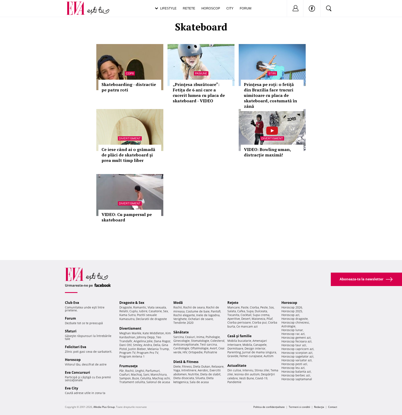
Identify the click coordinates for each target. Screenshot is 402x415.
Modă (178, 302)
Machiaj (136, 374)
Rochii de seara (194, 307)
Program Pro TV (147, 353)
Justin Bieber (137, 349)
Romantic (139, 307)
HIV (185, 352)
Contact (332, 407)
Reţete (232, 302)
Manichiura (159, 374)
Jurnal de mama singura (259, 352)
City (229, 8)
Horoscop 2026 (291, 307)
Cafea (241, 311)
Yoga (176, 370)
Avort (213, 348)
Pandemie (234, 382)
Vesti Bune (246, 378)
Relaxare (217, 366)
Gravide (232, 356)
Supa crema (261, 315)
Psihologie (213, 337)
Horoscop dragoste (294, 319)
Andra (147, 345)
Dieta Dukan (201, 366)
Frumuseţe (128, 366)
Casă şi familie (239, 336)
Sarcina (178, 337)
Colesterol (217, 341)
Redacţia (319, 407)
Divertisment (130, 138)
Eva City (71, 388)
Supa (250, 311)
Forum (245, 8)
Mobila (247, 345)
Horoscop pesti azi (294, 364)
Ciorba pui (259, 322)
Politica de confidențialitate (269, 407)
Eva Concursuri (77, 372)
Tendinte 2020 (183, 323)
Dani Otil (125, 345)
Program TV (127, 353)
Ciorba (254, 307)
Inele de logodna (208, 315)
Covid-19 (261, 378)
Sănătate (181, 332)
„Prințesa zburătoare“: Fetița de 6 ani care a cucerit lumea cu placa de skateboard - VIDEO (199, 93)
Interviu (247, 370)
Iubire (143, 311)
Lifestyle (168, 8)
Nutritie (193, 374)
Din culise (234, 370)
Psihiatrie (210, 352)
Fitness (187, 366)
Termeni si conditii (299, 407)
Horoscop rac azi (293, 334)
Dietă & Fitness (185, 361)
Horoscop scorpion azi (296, 353)
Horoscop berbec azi (295, 375)
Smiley (137, 345)
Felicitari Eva (75, 347)
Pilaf (270, 319)
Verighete (180, 319)
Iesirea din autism (247, 374)
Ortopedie (195, 352)
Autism (268, 356)
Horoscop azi (290, 315)
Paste (245, 307)
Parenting (234, 352)
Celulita (145, 378)
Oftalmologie (200, 348)
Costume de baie (198, 311)
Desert (245, 319)
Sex (165, 311)
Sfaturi (70, 331)
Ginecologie (181, 341)
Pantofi (215, 311)
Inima (200, 337)
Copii (130, 73)
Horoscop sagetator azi (297, 356)
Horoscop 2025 (291, 311)
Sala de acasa (199, 382)
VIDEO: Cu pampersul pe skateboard (127, 217)
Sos (271, 307)
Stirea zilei (262, 370)
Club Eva (72, 302)
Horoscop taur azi (293, 345)
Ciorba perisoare (239, 322)
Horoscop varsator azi (296, 360)
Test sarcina (208, 344)
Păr (121, 371)
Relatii (123, 311)
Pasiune (201, 73)
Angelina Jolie (143, 341)
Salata (231, 311)
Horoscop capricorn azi (297, 349)
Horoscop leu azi (293, 368)
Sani (146, 374)
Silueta (200, 378)
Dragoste (125, 307)
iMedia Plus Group (104, 407)
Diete (177, 366)
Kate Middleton (153, 333)
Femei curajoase (251, 356)
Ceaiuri (190, 337)
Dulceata (261, 311)
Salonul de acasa (158, 382)
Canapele (260, 345)
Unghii (139, 371)
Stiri (272, 73)
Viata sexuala (157, 307)
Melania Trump (158, 349)
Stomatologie (200, 341)
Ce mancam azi (247, 326)
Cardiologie (181, 348)
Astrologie (288, 326)
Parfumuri (153, 371)
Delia (156, 345)
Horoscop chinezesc (295, 322)
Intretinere (188, 370)
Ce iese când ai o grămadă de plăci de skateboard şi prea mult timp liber (128, 155)
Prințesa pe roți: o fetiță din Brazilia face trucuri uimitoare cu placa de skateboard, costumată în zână (270, 95)
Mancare (233, 307)
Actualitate (236, 365)
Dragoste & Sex (131, 302)
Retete (189, 8)
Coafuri (124, 374)
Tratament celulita (132, 382)
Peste (264, 307)
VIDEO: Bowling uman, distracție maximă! (267, 152)
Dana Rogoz (162, 341)
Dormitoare (235, 348)
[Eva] (78, 5)
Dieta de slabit (210, 374)
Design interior (255, 348)
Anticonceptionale (186, 344)
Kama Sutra (127, 315)
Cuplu (133, 311)
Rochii (129, 371)
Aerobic (203, 370)
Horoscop (210, 8)
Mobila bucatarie (239, 341)
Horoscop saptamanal (296, 379)
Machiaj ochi (161, 378)
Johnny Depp (146, 337)
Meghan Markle (130, 333)
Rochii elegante (184, 315)
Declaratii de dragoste (151, 319)
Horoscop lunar (292, 330)
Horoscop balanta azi (296, 371)
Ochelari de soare (200, 319)
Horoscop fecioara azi (296, 341)
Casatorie (155, 311)
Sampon (125, 378)
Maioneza (258, 319)
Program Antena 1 (132, 356)
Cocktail (246, 315)
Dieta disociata (183, 378)
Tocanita (233, 315)
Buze (135, 378)
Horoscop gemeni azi (296, 338)
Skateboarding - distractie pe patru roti (129, 87)
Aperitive (233, 319)
